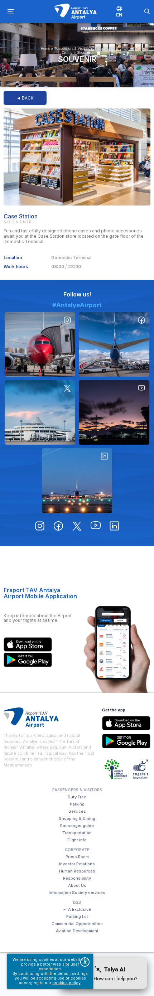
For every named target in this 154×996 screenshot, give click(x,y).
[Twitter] (40, 412)
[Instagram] (40, 344)
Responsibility (77, 878)
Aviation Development (77, 930)
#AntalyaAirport (77, 305)
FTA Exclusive (77, 909)
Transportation (77, 832)
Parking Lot (77, 916)
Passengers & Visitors (72, 48)
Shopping (85, 52)
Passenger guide (77, 825)
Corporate (77, 849)
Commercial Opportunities (77, 923)
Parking (77, 804)
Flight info (77, 839)
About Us (77, 885)
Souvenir (77, 59)
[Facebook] (114, 344)
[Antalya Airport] (75, 11)
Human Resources (77, 871)
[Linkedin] (77, 480)
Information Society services (77, 892)
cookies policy (66, 983)
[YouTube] (114, 412)
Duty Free (77, 796)
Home (45, 48)
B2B (77, 902)
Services (77, 811)
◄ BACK (25, 98)
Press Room (77, 856)
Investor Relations (77, 863)
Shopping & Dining (77, 818)
